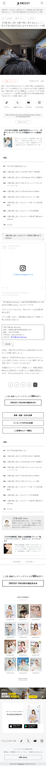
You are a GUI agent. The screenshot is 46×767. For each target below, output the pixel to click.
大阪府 (32, 18)
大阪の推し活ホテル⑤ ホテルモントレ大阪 (23, 197)
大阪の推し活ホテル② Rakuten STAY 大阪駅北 (24, 177)
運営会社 (6, 752)
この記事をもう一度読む (23, 431)
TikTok (6, 107)
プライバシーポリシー (23, 752)
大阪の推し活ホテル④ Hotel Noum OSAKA (23, 191)
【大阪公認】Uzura (19, 518)
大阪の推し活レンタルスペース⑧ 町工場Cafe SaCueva (25, 217)
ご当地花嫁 (8, 18)
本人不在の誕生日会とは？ (17, 166)
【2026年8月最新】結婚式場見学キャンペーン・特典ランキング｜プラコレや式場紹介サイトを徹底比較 (23, 132)
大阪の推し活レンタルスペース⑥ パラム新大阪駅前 (24, 204)
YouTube (28, 107)
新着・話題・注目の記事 (23, 415)
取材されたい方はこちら (36, 752)
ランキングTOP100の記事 (23, 423)
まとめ (9, 225)
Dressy (23, 3)
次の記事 (30, 562)
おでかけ (12, 10)
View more (23, 679)
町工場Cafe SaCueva (19, 337)
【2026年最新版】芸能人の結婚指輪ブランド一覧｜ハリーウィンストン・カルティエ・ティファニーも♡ (23, 539)
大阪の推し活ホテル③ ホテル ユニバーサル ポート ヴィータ (24, 184)
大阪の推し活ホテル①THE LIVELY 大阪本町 (23, 172)
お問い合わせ (23, 757)
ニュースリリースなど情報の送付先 (23, 749)
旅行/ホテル (20, 10)
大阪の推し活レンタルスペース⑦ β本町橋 (22, 211)
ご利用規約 (13, 752)
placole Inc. (21, 764)
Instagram (39, 107)
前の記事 (15, 562)
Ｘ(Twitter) (17, 107)
